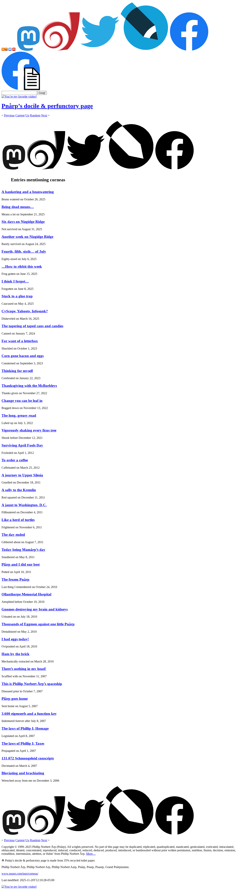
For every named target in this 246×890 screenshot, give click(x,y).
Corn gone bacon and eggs (23, 356)
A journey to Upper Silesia (22, 475)
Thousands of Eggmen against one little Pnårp (38, 624)
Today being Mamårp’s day (23, 550)
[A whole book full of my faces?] (189, 49)
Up (27, 115)
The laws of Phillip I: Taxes (23, 743)
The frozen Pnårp (15, 579)
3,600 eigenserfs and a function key (29, 714)
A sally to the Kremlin (19, 490)
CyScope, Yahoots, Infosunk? (25, 311)
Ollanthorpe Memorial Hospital (26, 594)
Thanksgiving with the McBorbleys (29, 386)
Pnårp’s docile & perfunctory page (47, 105)
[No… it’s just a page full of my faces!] (21, 89)
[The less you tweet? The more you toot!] (28, 49)
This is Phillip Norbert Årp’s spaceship (32, 684)
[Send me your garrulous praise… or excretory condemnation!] (13, 49)
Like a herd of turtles (18, 520)
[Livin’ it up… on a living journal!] (144, 49)
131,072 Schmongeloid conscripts (28, 758)
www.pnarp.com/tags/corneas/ (20, 873)
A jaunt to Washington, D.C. (24, 505)
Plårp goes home (15, 699)
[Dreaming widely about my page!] (61, 49)
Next (44, 115)
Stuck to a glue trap (17, 296)
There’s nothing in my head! (24, 669)
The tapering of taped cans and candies (32, 326)
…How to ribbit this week (22, 266)
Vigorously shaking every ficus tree (29, 430)
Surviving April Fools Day (22, 445)
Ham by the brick (15, 654)
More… (91, 853)
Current (20, 115)
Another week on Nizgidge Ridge (27, 237)
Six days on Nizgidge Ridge (23, 222)
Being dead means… (18, 207)
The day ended (13, 535)
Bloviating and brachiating (23, 773)
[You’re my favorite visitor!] (19, 96)
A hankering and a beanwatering (28, 192)
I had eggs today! (15, 639)
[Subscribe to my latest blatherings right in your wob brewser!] (6, 49)
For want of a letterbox (20, 341)
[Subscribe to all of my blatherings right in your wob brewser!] (3, 49)
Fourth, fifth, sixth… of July (24, 251)
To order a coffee (15, 460)
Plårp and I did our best (21, 564)
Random (35, 115)
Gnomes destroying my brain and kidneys (35, 609)
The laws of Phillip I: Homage (25, 728)
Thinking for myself (17, 371)
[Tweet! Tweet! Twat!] (100, 49)
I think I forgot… (15, 281)
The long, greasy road (19, 415)
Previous (9, 115)
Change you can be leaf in (22, 401)
